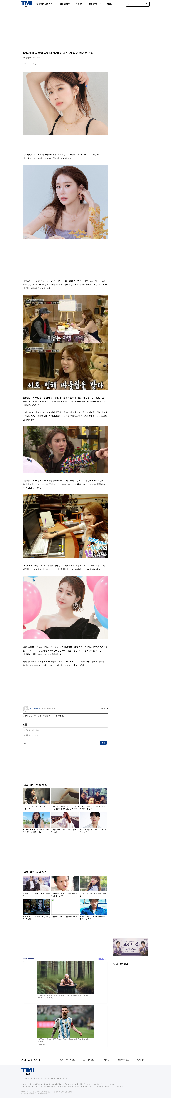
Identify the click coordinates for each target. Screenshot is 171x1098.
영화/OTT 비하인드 (44, 4)
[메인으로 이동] (26, 6)
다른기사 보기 (103, 708)
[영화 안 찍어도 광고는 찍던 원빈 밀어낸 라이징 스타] (65, 887)
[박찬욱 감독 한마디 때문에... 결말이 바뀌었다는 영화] (93, 799)
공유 (36, 64)
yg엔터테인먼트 (28, 716)
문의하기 (66, 1079)
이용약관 (32, 1079)
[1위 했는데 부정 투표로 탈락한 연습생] (93, 887)
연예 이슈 (111, 4)
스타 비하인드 (64, 4)
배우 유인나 (38, 716)
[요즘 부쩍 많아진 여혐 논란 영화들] (65, 910)
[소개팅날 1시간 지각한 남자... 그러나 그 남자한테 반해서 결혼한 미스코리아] (65, 799)
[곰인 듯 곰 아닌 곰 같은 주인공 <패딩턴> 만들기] (36, 910)
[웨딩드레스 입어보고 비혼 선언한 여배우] (36, 887)
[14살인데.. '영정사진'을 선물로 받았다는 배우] (36, 799)
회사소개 (24, 1079)
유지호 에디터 (27, 58)
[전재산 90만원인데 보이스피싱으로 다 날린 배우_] (65, 823)
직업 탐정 (47, 716)
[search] (147, 4)
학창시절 (61, 716)
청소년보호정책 (55, 1079)
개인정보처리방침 (43, 1079)
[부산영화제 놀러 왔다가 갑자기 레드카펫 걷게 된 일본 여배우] (36, 823)
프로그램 (54, 716)
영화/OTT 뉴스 (95, 4)
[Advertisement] (85, 27)
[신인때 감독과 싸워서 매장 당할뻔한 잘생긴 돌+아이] (93, 910)
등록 (103, 743)
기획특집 (79, 4)
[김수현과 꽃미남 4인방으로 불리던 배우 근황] (93, 823)
